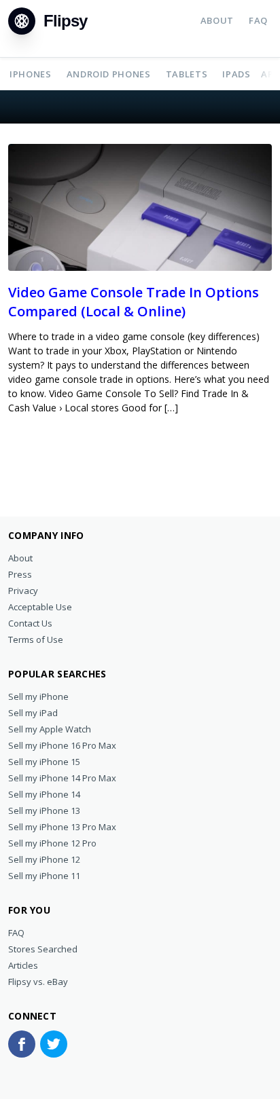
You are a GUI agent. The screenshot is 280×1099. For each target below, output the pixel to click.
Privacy (23, 590)
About (217, 20)
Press (20, 574)
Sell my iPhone (38, 696)
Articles (23, 965)
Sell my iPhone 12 (44, 859)
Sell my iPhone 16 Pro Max (62, 745)
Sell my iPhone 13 (44, 810)
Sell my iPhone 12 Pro (52, 843)
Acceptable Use (40, 607)
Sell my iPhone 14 (44, 794)
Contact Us (30, 623)
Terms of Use (35, 639)
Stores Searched (42, 949)
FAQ (258, 20)
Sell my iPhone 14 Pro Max (62, 778)
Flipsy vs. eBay (38, 981)
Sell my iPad (33, 713)
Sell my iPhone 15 (44, 762)
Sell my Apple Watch (49, 729)
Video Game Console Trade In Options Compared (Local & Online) (133, 301)
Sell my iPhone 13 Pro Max (62, 827)
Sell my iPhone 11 (44, 876)
